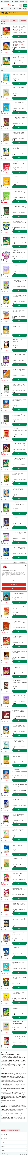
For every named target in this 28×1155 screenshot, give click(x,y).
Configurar (14, 580)
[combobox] (12, 9)
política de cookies (22, 576)
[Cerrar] (25, 565)
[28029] (20, 5)
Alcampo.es (3, 1138)
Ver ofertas (23, 13)
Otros (2, 1150)
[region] (14, 577)
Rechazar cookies (14, 584)
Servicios (3, 1146)
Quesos (2, 16)
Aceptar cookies (14, 588)
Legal (2, 1142)
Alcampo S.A (4, 1134)
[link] (13, 1130)
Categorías (23, 20)
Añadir (19, 36)
